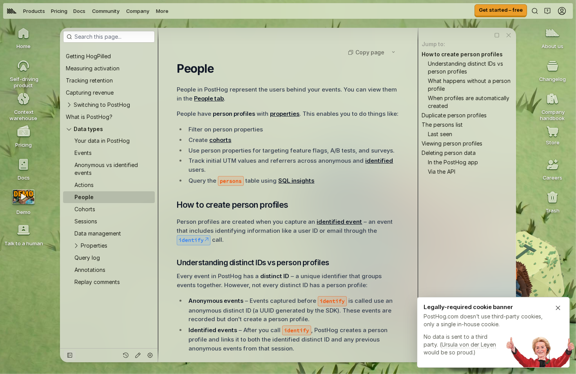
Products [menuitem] (34, 11)
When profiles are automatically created (468, 102)
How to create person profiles (462, 54)
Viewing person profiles (452, 143)
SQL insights (296, 180)
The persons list (442, 124)
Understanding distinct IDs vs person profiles (465, 67)
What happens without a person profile (469, 84)
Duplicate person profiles (454, 115)
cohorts (220, 140)
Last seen (440, 134)
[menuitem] (12, 10)
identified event (339, 221)
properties (284, 113)
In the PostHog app (453, 162)
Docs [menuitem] (79, 11)
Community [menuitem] (106, 11)
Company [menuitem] (137, 11)
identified (379, 160)
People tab (209, 98)
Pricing (59, 11)
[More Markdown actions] (393, 52)
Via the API (441, 171)
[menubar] (88, 11)
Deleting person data (449, 152)
